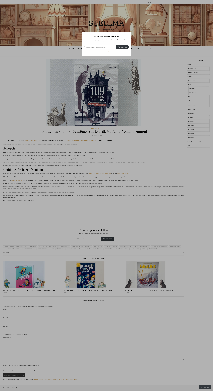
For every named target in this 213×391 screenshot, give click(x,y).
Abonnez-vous (122, 47)
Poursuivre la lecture (106, 52)
